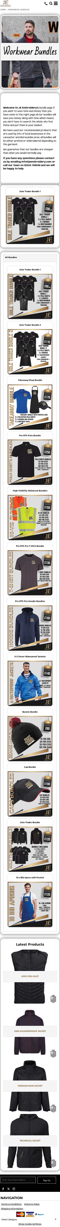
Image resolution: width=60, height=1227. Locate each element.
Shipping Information (12, 1209)
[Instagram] (14, 1189)
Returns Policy (32, 1204)
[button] (50, 3)
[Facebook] (3, 1189)
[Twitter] (8, 1189)
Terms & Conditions (11, 1204)
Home (3, 10)
